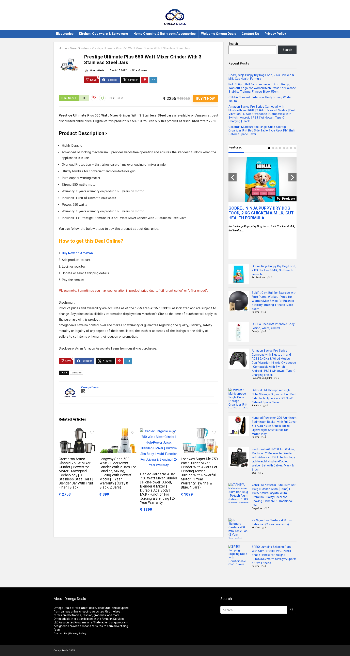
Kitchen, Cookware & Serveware (103, 34)
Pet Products (258, 277)
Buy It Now (205, 99)
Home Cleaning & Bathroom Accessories (164, 34)
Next (292, 177)
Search (233, 44)
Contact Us (250, 34)
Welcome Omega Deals (218, 34)
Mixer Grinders (79, 48)
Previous (232, 177)
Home (63, 48)
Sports (255, 312)
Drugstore (257, 508)
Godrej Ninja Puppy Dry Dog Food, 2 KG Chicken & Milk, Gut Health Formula (260, 213)
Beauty (255, 331)
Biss (254, 472)
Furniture (256, 405)
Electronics (65, 34)
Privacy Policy (275, 34)
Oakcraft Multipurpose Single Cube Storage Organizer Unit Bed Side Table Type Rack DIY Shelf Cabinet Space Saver (262, 130)
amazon (76, 372)
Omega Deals (97, 70)
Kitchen (255, 527)
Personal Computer (262, 378)
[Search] (291, 610)
